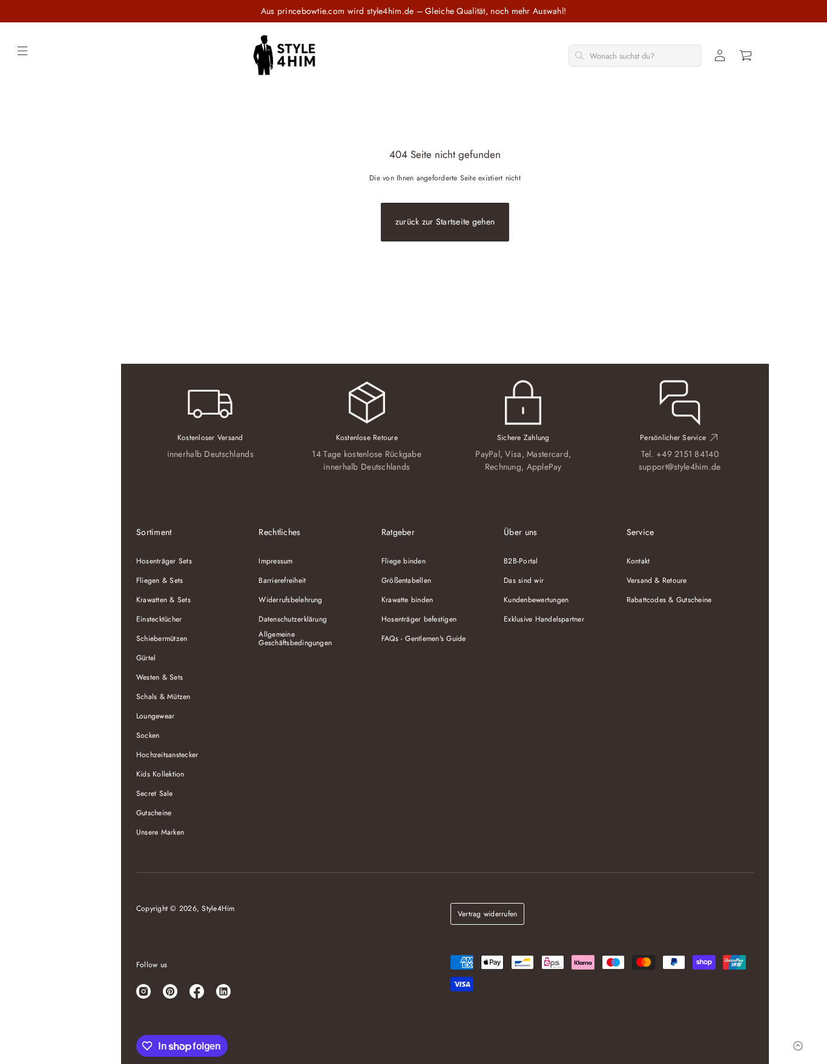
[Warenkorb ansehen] (746, 55)
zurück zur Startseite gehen (445, 221)
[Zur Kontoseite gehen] (720, 55)
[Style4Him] (284, 55)
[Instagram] (143, 991)
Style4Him (218, 908)
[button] (746, 55)
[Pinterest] (170, 991)
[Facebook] (196, 991)
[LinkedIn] (223, 991)
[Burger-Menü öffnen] (22, 51)
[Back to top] (798, 1046)
